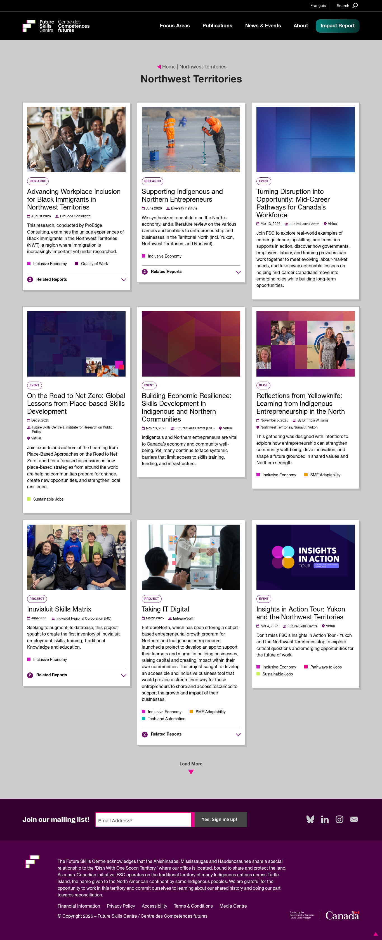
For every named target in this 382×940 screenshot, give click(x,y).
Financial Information (79, 906)
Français (318, 6)
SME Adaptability (325, 475)
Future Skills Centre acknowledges (101, 862)
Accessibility (154, 906)
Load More (191, 764)
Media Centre (233, 906)
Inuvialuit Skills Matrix (59, 609)
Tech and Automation (166, 719)
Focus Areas (175, 25)
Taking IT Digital (165, 609)
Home (169, 67)
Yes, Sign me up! (219, 819)
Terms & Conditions (193, 906)
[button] (374, 933)
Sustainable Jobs (48, 499)
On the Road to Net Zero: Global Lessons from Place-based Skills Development (76, 404)
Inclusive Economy (50, 264)
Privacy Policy (121, 906)
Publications (217, 25)
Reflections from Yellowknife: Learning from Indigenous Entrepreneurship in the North (300, 404)
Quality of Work (94, 264)
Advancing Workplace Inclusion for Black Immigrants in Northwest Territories (74, 200)
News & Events (263, 25)
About (301, 25)
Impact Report (338, 25)
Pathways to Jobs (326, 667)
